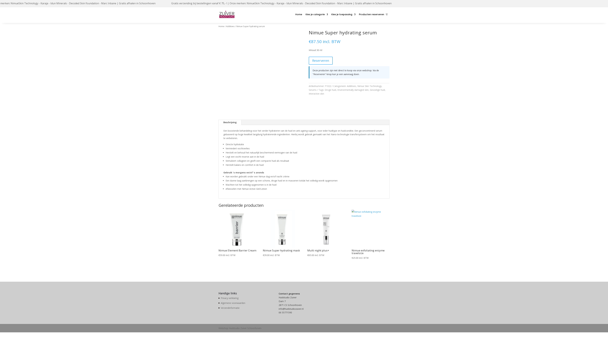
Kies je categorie (315, 14)
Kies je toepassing (341, 14)
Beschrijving (230, 122)
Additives (230, 26)
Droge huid (330, 89)
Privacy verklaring (229, 298)
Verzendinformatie (230, 307)
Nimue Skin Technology (369, 86)
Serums (313, 89)
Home (298, 14)
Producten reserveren (371, 14)
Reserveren (320, 60)
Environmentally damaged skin (353, 89)
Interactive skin (316, 93)
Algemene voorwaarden (233, 302)
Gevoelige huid (377, 89)
